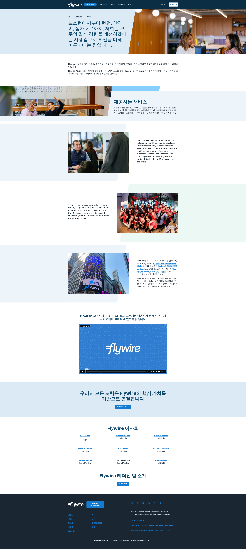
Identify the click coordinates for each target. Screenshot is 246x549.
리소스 (120, 4)
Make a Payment (95, 504)
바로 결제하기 (90, 4)
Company (78, 17)
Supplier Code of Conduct (142, 531)
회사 (129, 4)
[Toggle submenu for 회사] (132, 4)
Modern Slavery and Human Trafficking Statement (152, 526)
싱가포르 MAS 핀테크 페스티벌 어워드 (156, 264)
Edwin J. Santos (85, 449)
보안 (93, 519)
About (89, 17)
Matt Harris (123, 449)
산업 (111, 4)
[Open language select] (164, 4)
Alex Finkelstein (123, 435)
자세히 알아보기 (123, 407)
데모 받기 (173, 4)
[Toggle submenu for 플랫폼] (106, 4)
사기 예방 (72, 531)
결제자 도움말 (97, 523)
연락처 (70, 527)
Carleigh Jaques (85, 460)
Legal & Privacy (137, 520)
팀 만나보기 (123, 484)
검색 (93, 527)
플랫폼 (102, 4)
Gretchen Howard (161, 449)
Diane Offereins (161, 435)
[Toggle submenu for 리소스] (124, 4)
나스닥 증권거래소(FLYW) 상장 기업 (156, 270)
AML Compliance (163, 531)
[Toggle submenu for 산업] (114, 4)
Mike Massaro (161, 460)
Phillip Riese (85, 435)
